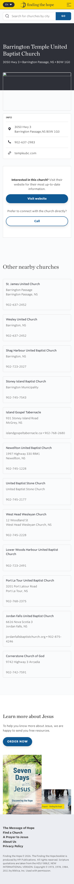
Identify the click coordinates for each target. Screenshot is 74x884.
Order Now (17, 741)
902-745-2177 (16, 499)
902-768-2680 (55, 433)
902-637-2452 (16, 304)
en (6, 4)
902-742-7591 (16, 672)
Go (63, 16)
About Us (9, 841)
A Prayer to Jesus (15, 837)
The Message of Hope (18, 828)
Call (37, 221)
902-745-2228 (16, 535)
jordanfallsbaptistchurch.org (26, 636)
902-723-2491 (16, 565)
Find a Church (12, 832)
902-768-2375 (16, 601)
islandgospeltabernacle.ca (24, 433)
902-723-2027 (16, 366)
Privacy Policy (13, 846)
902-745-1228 (16, 468)
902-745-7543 (16, 397)
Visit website (37, 198)
